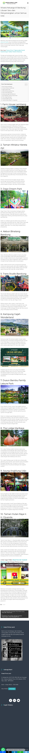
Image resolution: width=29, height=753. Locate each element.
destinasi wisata (4, 42)
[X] (9, 752)
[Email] (26, 752)
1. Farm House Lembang (6, 86)
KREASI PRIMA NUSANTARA (14, 749)
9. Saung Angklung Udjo (6, 98)
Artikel (3, 604)
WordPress (23, 750)
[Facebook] (3, 752)
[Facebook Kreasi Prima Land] (10, 700)
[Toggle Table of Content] (25, 84)
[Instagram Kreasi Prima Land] (14, 700)
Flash (8, 750)
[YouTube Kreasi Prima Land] (18, 700)
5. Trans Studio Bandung (6, 92)
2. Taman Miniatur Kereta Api (7, 88)
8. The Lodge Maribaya (6, 97)
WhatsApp (12, 688)
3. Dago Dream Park (5, 89)
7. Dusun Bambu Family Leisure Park (9, 95)
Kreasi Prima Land (14, 37)
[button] (3, 750)
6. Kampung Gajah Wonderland (8, 94)
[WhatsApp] (20, 752)
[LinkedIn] (14, 752)
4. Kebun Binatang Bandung (7, 91)
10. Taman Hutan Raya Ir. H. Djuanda (9, 100)
